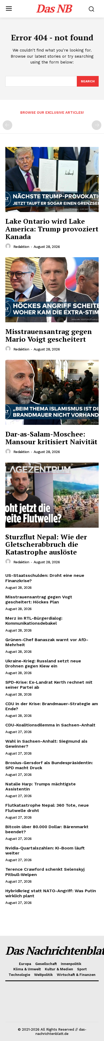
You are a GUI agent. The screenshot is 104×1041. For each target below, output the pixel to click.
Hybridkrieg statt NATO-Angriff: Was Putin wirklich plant (50, 893)
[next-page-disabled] (96, 125)
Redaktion (21, 247)
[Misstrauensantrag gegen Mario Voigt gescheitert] (52, 289)
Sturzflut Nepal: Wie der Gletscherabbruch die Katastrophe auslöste (46, 544)
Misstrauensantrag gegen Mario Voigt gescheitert (48, 335)
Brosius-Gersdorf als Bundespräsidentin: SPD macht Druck (49, 765)
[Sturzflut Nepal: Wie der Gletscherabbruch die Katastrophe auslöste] (52, 495)
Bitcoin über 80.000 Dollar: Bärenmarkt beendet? (47, 829)
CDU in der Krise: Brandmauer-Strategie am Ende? (51, 706)
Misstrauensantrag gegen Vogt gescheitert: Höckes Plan (38, 599)
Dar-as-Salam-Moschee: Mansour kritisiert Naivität (51, 437)
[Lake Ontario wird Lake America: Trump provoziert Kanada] (52, 179)
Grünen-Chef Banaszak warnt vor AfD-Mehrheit (46, 642)
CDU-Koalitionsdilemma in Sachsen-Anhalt (50, 724)
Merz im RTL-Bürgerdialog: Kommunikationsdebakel (33, 621)
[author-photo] (8, 246)
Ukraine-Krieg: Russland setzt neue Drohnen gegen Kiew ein (43, 663)
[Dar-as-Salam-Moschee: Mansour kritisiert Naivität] (52, 392)
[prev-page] (7, 125)
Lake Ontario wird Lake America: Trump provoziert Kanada (51, 229)
